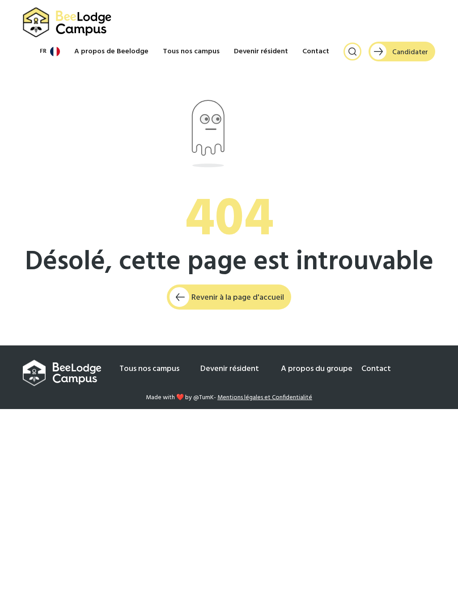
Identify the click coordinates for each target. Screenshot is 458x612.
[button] (50, 51)
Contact (315, 51)
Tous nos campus (191, 51)
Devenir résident (261, 51)
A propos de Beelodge (111, 51)
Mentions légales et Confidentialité (264, 397)
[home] (67, 22)
